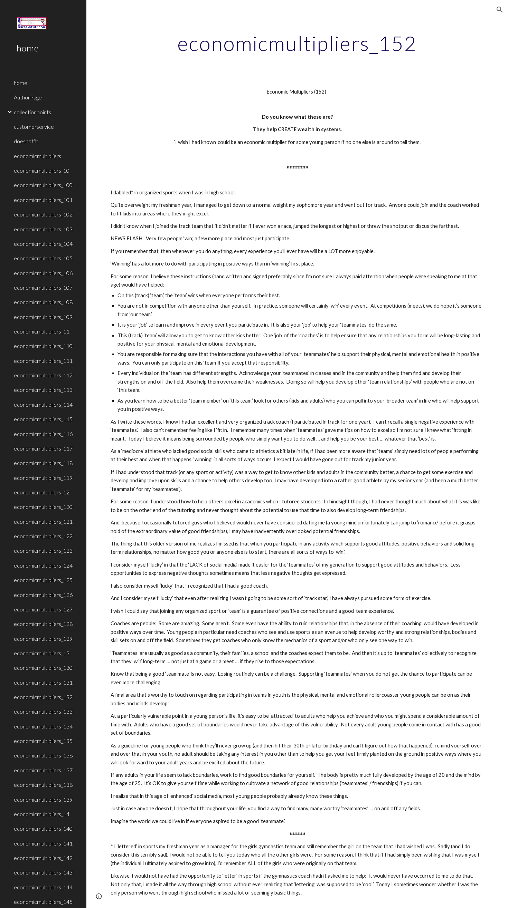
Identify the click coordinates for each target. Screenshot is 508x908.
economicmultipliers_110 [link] (43, 345)
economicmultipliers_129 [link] (43, 638)
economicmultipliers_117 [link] (43, 448)
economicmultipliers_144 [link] (43, 887)
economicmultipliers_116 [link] (43, 434)
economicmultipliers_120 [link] (43, 506)
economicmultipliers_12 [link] (41, 492)
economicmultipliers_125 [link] (43, 580)
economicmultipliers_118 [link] (43, 463)
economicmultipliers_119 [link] (43, 477)
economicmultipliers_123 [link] (43, 550)
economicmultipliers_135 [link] (43, 740)
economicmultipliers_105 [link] (43, 258)
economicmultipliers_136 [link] (43, 755)
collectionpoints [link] (32, 112)
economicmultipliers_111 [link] (43, 360)
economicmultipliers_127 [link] (43, 609)
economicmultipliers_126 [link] (43, 594)
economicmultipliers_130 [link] (43, 667)
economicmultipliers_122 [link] (43, 536)
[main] (297, 43)
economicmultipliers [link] (37, 156)
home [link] (20, 82)
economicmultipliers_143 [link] (43, 872)
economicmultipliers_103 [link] (43, 229)
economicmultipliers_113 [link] (43, 389)
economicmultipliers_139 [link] (43, 799)
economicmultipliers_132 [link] (43, 697)
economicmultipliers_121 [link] (43, 521)
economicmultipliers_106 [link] (43, 273)
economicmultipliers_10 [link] (41, 170)
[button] (499, 9)
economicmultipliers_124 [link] (43, 565)
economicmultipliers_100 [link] (43, 185)
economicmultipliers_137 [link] (43, 770)
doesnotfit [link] (26, 141)
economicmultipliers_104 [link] (43, 243)
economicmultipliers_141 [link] (43, 843)
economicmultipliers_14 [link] (41, 814)
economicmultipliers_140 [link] (43, 828)
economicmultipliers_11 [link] (41, 331)
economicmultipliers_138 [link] (43, 784)
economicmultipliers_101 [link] (43, 199)
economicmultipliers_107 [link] (43, 287)
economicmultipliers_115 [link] (43, 419)
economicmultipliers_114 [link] (43, 404)
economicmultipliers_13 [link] (41, 653)
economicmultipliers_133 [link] (43, 711)
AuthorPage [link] (28, 97)
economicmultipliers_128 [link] (43, 623)
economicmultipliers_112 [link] (43, 375)
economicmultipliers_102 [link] (43, 214)
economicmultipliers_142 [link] (43, 857)
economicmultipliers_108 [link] (43, 302)
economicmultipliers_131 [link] (43, 682)
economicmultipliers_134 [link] (43, 726)
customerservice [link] (34, 126)
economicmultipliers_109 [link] (43, 316)
